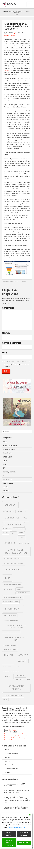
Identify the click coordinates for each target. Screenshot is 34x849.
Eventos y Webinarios (11, 768)
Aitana (5, 442)
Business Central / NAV (10, 445)
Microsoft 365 (10, 615)
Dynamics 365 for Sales (12, 559)
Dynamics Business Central (13, 563)
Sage (18, 667)
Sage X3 (5, 487)
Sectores (7, 757)
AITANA (7, 750)
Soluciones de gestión (11, 753)
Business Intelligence (9, 449)
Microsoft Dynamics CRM (11, 632)
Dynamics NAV (12, 570)
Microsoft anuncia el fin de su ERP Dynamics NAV (14, 785)
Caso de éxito (7, 528)
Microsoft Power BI (9, 645)
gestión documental (23, 592)
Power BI (22, 661)
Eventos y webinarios (9, 472)
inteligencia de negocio (10, 601)
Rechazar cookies (9, 834)
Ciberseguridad (7, 457)
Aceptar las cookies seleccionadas (8, 842)
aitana (10, 505)
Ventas (5, 699)
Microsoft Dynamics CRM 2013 (11, 281)
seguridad (20, 675)
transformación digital (13, 695)
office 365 (23, 655)
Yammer (6, 70)
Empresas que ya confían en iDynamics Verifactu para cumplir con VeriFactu (16, 808)
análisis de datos (8, 511)
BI (25, 511)
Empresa (7, 772)
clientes (5, 532)
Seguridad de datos (23, 680)
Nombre (7, 333)
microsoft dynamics (11, 620)
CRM (16, 34)
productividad (8, 666)
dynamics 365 (24, 543)
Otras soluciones (8, 483)
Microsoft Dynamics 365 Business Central (17, 626)
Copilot (21, 532)
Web (4, 353)
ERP (4, 468)
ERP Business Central (12, 584)
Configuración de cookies (24, 834)
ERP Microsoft (8, 589)
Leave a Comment (11, 35)
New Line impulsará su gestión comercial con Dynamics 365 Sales (16, 791)
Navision (8, 655)
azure (20, 511)
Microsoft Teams (10, 649)
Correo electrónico (12, 343)
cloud (13, 533)
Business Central (16, 518)
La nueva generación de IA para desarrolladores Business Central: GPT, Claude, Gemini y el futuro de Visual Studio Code (17, 799)
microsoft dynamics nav (16, 639)
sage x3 (7, 676)
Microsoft (13, 608)
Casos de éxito (7, 453)
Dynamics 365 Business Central (16, 551)
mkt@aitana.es (12, 730)
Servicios (7, 761)
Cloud (5, 460)
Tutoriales (6, 490)
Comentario (8, 308)
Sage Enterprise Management (11, 671)
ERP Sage (19, 589)
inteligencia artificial (13, 597)
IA (3, 475)
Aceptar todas (24, 842)
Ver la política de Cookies (17, 827)
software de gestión (16, 687)
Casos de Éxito (9, 765)
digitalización (9, 543)
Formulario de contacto (11, 740)
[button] (29, 4)
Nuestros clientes (8, 479)
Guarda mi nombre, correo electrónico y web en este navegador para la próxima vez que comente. (17, 364)
